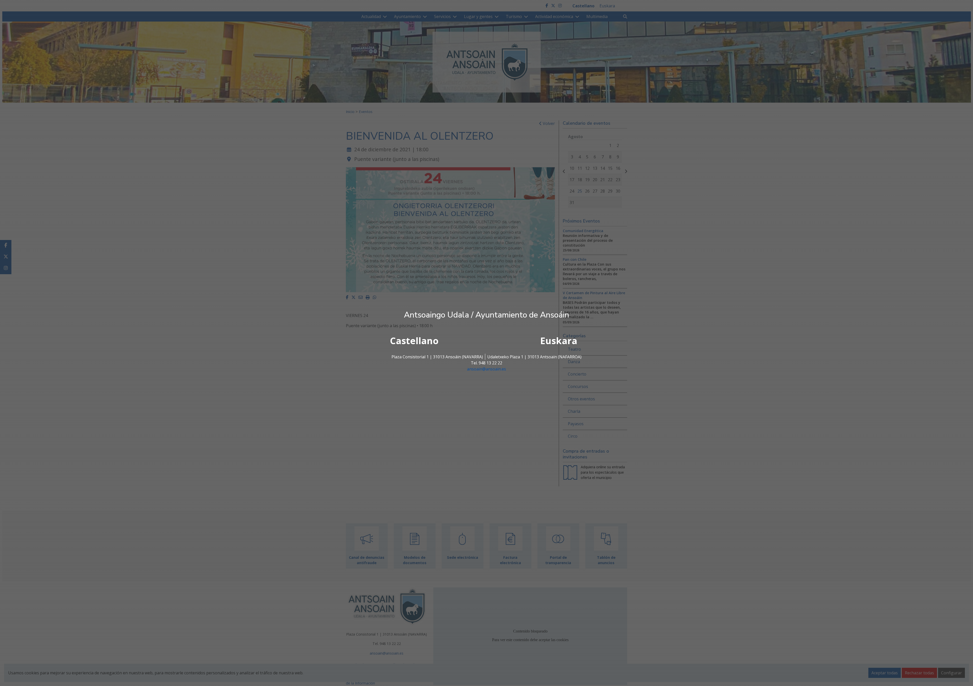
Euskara (558, 341)
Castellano (414, 341)
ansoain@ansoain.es (486, 369)
